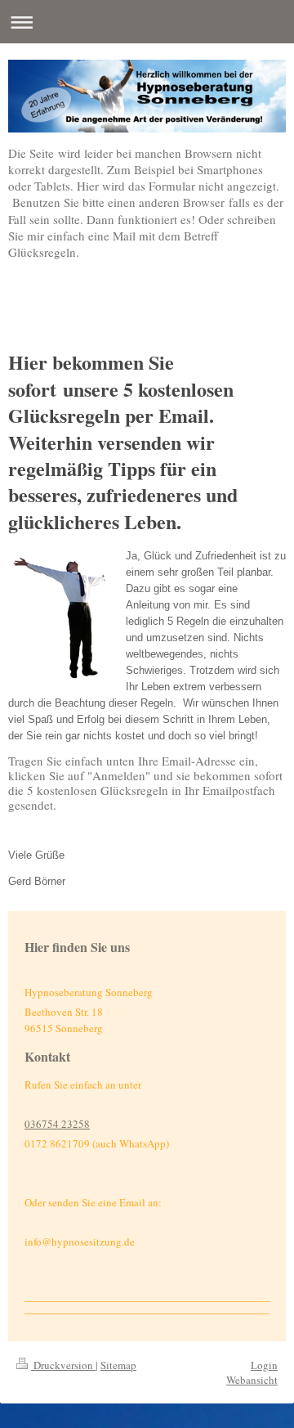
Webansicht (252, 1379)
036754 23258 (57, 1123)
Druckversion (63, 1365)
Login (264, 1365)
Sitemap (118, 1365)
